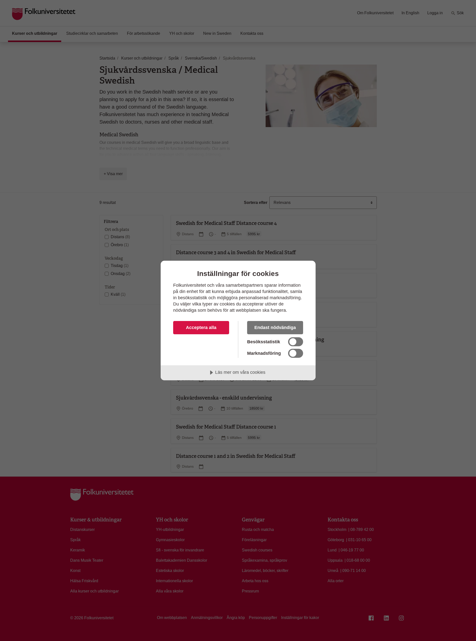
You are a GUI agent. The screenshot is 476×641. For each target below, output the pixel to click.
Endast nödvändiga (275, 327)
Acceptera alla (201, 327)
